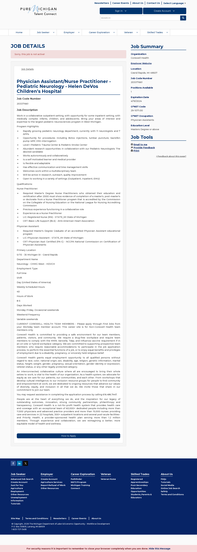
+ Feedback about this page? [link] (171, 156)
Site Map (15, 518)
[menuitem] (19, 32)
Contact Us (153, 3)
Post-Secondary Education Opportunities (139, 488)
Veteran (128, 32)
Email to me (140, 144)
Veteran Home (108, 479)
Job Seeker (43, 32)
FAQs (163, 479)
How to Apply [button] (68, 435)
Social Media (167, 485)
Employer (69, 32)
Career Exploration (99, 32)
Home (19, 32)
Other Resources (20, 494)
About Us (137, 3)
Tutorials (15, 504)
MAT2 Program (78, 482)
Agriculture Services (51, 482)
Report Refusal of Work (53, 485)
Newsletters (101, 3)
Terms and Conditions (172, 494)
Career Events (120, 3)
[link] (38, 9)
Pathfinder (76, 479)
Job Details (27, 69)
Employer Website (141, 63)
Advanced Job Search (22, 479)
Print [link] (136, 150)
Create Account (162, 11)
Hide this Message (159, 548)
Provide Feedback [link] (144, 147)
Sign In (119, 11)
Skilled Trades (155, 32)
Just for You (17, 485)
